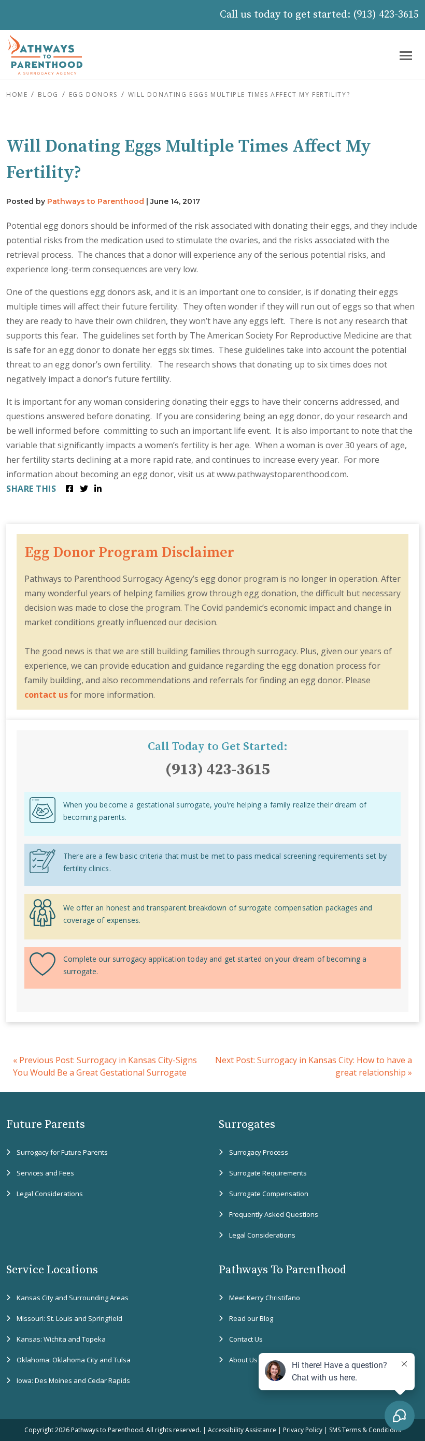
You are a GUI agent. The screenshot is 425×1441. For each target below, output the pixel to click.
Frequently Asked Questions (273, 1214)
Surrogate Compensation (268, 1193)
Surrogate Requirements (268, 1173)
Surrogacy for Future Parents (62, 1152)
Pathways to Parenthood (95, 201)
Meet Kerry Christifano (264, 1297)
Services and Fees (45, 1173)
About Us (243, 1359)
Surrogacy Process (258, 1152)
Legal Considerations (50, 1193)
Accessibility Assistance (242, 1429)
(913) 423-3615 (386, 14)
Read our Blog (251, 1318)
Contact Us (246, 1339)
